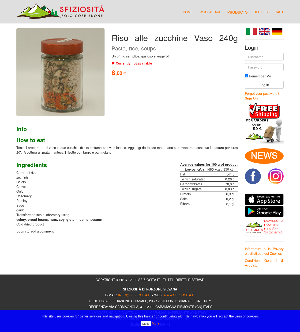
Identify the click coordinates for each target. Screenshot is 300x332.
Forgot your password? (262, 93)
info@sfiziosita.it (134, 295)
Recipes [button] (261, 12)
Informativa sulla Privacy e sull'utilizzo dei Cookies (264, 251)
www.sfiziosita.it (179, 295)
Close (146, 323)
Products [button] (237, 12)
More (156, 323)
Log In (264, 84)
